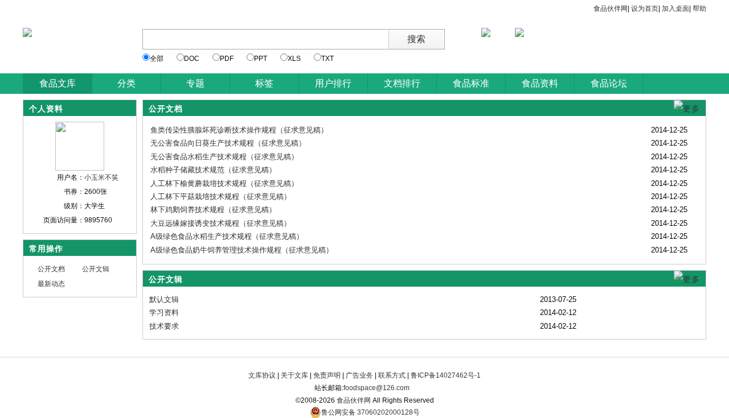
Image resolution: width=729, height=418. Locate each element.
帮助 (699, 9)
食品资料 (540, 83)
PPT (260, 59)
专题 (195, 83)
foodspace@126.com (376, 388)
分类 (126, 83)
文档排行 (402, 83)
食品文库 (57, 83)
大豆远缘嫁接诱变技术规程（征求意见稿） (220, 223)
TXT (327, 59)
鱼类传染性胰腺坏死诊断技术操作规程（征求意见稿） (239, 130)
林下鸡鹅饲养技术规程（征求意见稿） (213, 209)
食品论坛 (609, 83)
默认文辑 (164, 299)
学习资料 (164, 312)
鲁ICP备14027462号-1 (446, 375)
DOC (191, 59)
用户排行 (333, 83)
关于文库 (294, 375)
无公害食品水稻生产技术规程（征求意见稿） (224, 156)
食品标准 (471, 83)
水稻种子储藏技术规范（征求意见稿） (213, 169)
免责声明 (327, 375)
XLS (294, 59)
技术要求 (164, 326)
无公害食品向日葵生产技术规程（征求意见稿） (228, 143)
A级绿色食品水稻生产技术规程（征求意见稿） (227, 236)
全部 (156, 59)
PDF (227, 59)
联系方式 (392, 375)
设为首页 (644, 9)
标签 (264, 83)
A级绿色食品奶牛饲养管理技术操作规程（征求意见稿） (241, 250)
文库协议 (262, 375)
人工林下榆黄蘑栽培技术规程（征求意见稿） (224, 183)
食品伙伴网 (610, 9)
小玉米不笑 (101, 177)
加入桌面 (675, 9)
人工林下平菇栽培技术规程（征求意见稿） (220, 196)
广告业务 (359, 375)
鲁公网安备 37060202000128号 (370, 412)
